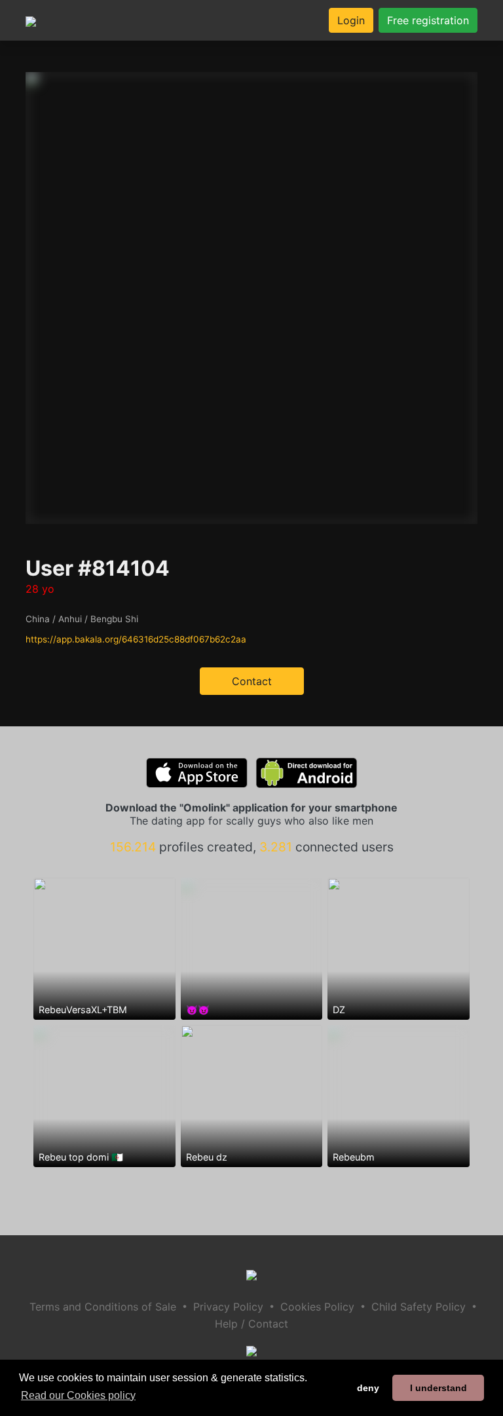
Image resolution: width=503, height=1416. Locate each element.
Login (351, 20)
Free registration (428, 20)
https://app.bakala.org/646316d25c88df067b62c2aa (136, 639)
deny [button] (368, 1388)
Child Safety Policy (418, 1306)
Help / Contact (251, 1323)
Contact (252, 681)
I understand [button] (438, 1388)
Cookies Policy (317, 1306)
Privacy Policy (228, 1306)
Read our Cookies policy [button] (78, 1395)
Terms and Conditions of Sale (102, 1306)
